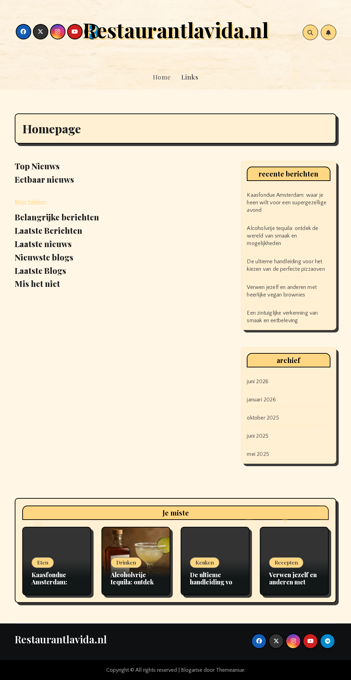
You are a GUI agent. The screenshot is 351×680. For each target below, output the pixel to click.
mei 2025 (258, 454)
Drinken (126, 562)
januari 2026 (261, 400)
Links (189, 77)
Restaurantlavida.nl (175, 29)
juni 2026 (257, 381)
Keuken (204, 562)
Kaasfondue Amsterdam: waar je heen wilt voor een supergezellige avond (286, 202)
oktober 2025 (263, 418)
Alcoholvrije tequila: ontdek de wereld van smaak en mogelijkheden (282, 235)
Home (162, 77)
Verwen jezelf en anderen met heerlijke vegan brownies (293, 586)
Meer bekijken (30, 202)
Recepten (286, 562)
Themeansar (230, 670)
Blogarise (191, 670)
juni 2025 (257, 436)
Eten (42, 562)
